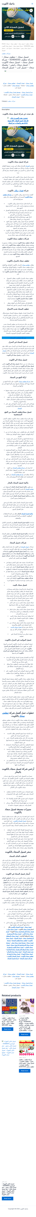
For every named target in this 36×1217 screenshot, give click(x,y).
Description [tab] (6, 109)
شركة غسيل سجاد (27, 92)
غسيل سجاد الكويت (26, 94)
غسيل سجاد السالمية (13, 949)
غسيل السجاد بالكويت (19, 821)
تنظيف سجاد (11, 83)
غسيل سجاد (29, 83)
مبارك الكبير (26, 934)
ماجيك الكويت (8, 3)
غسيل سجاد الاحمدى (16, 934)
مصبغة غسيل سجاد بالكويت (12, 92)
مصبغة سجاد (16, 85)
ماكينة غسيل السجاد (27, 514)
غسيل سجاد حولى (12, 929)
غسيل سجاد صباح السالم (14, 952)
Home (3, 44)
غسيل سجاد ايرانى (15, 954)
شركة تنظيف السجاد (18, 338)
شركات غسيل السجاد (26, 958)
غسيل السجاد (21, 83)
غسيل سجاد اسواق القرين (26, 949)
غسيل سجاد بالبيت (16, 627)
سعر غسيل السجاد (28, 952)
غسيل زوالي (19, 190)
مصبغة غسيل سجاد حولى (18, 943)
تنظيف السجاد (29, 489)
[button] (31, 10)
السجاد (27, 166)
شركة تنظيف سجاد (24, 381)
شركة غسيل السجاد (13, 958)
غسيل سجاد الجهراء (27, 954)
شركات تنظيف (29, 44)
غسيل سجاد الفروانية (28, 931)
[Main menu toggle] (32, 3)
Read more (7, 1029)
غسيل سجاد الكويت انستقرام (15, 947)
